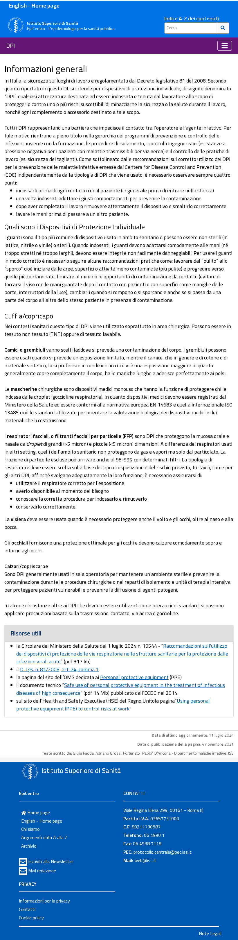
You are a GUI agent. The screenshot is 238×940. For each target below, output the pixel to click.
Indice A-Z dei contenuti (191, 18)
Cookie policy (31, 917)
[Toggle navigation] (224, 46)
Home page (38, 812)
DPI (10, 45)
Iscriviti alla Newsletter (50, 861)
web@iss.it (145, 860)
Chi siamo (30, 829)
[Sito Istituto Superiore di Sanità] (30, 771)
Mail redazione (42, 870)
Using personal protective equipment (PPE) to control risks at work (113, 704)
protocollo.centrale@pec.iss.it (163, 851)
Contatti (27, 909)
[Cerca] (222, 28)
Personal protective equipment (134, 677)
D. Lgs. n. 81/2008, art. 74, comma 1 (59, 669)
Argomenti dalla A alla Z (44, 837)
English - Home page (34, 5)
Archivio (29, 845)
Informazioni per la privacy (44, 900)
